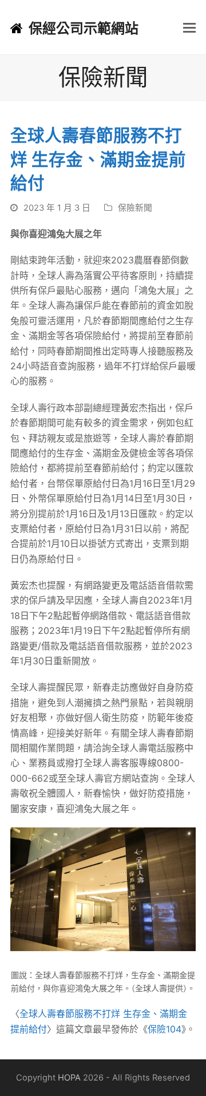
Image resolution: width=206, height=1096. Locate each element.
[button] (189, 27)
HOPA (69, 1078)
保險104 (164, 1029)
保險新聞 (135, 208)
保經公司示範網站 (83, 28)
